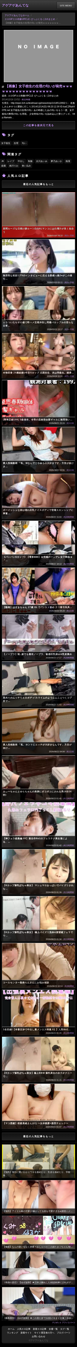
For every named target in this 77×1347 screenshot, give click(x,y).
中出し (21, 161)
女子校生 (5, 143)
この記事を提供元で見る (38, 125)
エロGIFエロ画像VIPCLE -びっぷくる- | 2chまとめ (30, 19)
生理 (16, 143)
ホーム (11, 1329)
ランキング (12, 1332)
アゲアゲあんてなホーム (17, 15)
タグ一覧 (64, 1329)
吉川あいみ (41, 161)
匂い (24, 143)
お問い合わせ (38, 1336)
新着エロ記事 (39, 1329)
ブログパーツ (63, 1332)
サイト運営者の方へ (44, 1332)
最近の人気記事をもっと (38, 184)
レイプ (10, 161)
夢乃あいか (56, 161)
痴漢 (68, 161)
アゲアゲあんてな (15, 5)
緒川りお (13, 165)
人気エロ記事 (23, 1329)
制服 (30, 161)
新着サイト (26, 1332)
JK (2, 161)
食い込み (26, 165)
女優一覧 (53, 1329)
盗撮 (3, 165)
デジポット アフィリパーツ (63, 1322)
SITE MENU (66, 5)
